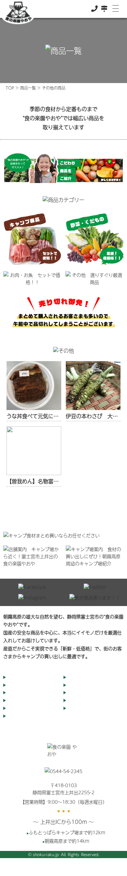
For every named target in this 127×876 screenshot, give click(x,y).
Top (12, 677)
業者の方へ (79, 692)
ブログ (75, 685)
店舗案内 (17, 685)
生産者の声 (79, 708)
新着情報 (17, 716)
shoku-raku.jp (46, 854)
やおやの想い (21, 692)
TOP (10, 88)
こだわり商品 (81, 677)
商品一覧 (28, 88)
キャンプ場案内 (24, 700)
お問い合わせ (81, 700)
